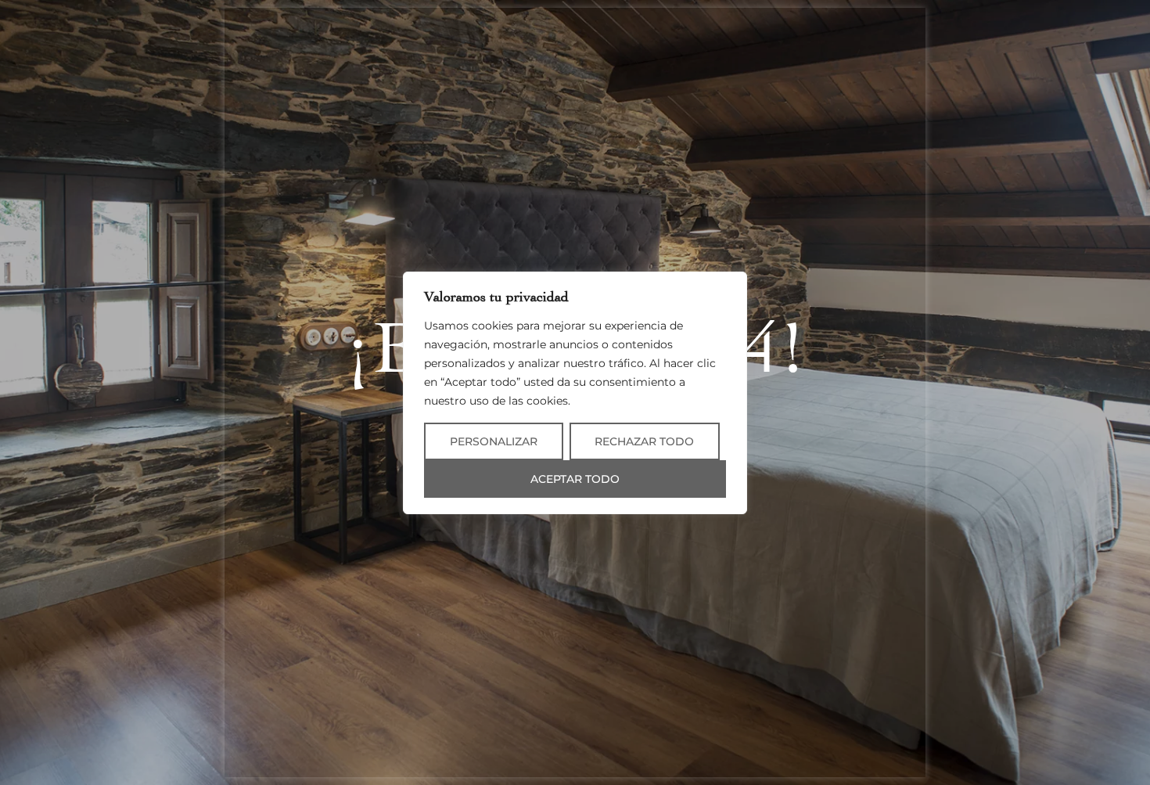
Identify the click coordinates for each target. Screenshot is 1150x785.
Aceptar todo (575, 479)
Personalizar (493, 441)
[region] (575, 393)
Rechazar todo (644, 441)
